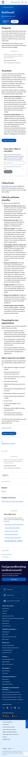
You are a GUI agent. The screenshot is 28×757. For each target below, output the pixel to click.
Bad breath (8, 12)
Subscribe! (8, 171)
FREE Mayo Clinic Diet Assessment (13, 537)
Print (6, 475)
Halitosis (4, 491)
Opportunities (11, 62)
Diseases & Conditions (8, 7)
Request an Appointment (9, 16)
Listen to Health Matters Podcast (12, 527)
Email (5, 165)
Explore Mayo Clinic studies (9, 186)
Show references (5, 481)
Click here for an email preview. (14, 159)
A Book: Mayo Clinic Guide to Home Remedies (12, 501)
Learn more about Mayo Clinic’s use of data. (12, 167)
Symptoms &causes (6, 21)
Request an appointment (9, 140)
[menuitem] (6, 21)
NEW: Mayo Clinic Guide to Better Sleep (14, 524)
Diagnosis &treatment (15, 21)
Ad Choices (17, 62)
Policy (5, 62)
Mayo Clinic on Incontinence (11, 531)
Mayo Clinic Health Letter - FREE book (14, 541)
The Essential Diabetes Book (11, 534)
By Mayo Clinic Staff (6, 427)
